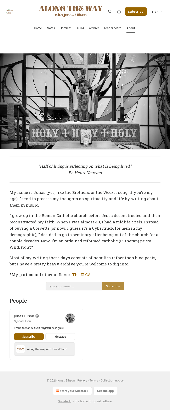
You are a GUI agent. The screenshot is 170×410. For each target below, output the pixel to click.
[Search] (110, 11)
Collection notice (112, 380)
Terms (94, 380)
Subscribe (135, 11)
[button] (38, 28)
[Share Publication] (119, 11)
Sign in (157, 11)
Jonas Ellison (24, 315)
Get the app (105, 391)
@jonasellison (22, 321)
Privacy (82, 380)
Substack (64, 401)
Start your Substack (74, 391)
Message (60, 336)
